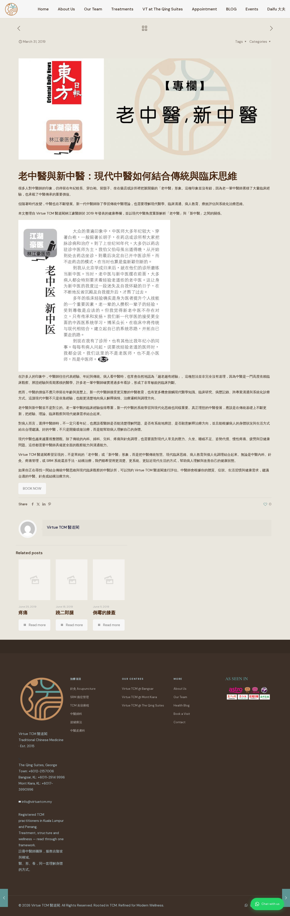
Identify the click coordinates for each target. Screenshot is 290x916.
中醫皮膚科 (77, 730)
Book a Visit (182, 714)
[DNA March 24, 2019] (4, 898)
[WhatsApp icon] (246, 905)
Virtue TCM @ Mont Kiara (139, 697)
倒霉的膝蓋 (104, 612)
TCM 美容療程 (79, 705)
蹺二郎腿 (65, 612)
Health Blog (182, 705)
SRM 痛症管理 (79, 697)
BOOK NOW (32, 488)
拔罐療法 (76, 722)
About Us (180, 689)
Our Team (180, 697)
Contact (179, 722)
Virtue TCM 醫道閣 (63, 527)
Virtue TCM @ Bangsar (138, 689)
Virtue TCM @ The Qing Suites (143, 705)
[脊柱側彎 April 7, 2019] (286, 898)
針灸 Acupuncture (83, 689)
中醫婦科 (76, 714)
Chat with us (270, 904)
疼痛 (23, 612)
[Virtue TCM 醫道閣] (11, 9)
